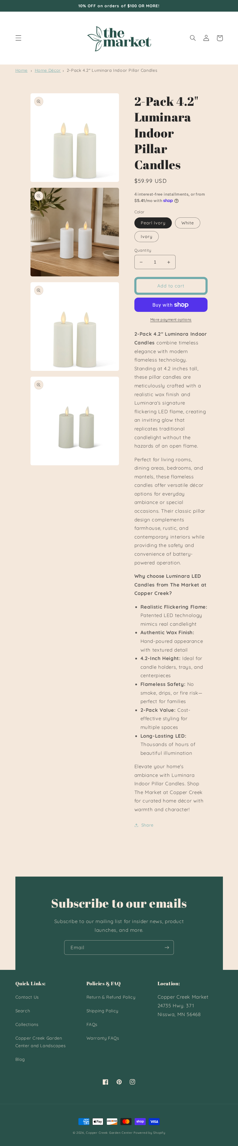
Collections (27, 1024)
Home (21, 70)
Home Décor (48, 70)
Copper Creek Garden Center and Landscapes (40, 1041)
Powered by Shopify (149, 1133)
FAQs (92, 1024)
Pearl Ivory (153, 223)
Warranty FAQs (102, 1038)
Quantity (143, 250)
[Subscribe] (167, 947)
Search (22, 1010)
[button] (18, 38)
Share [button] (147, 825)
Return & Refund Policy (111, 997)
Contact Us (27, 997)
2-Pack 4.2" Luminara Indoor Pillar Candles (112, 70)
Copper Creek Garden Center (109, 1133)
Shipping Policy (102, 1010)
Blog (20, 1059)
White (187, 223)
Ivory (146, 236)
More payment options (171, 319)
